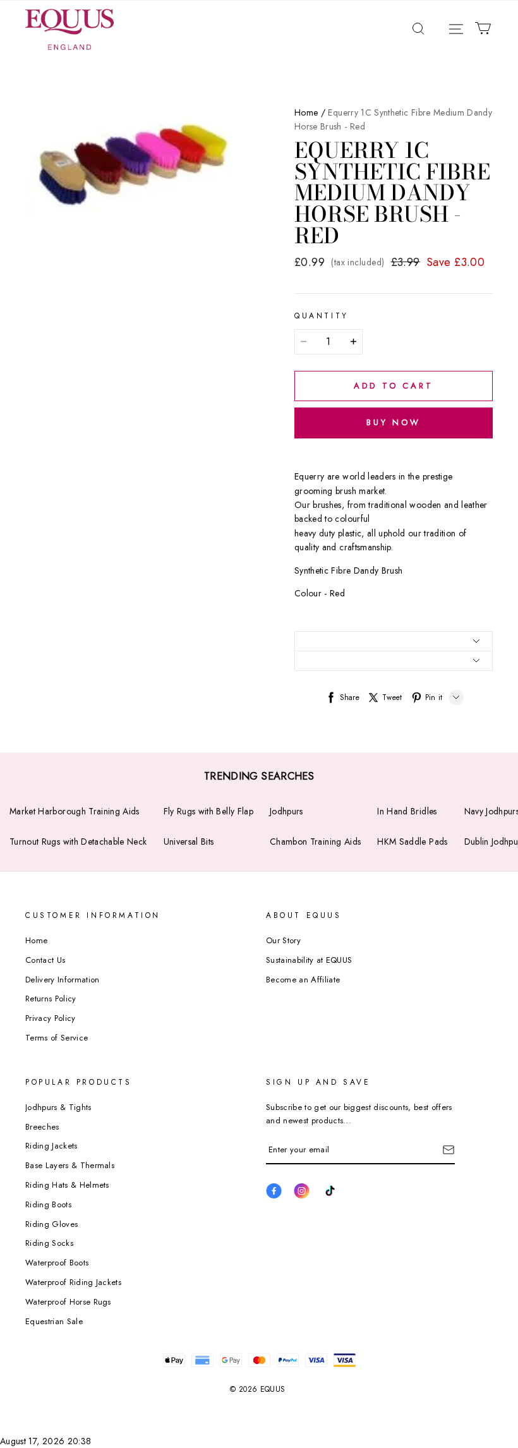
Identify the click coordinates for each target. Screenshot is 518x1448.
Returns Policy (50, 998)
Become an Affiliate (303, 980)
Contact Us (45, 960)
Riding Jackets (51, 1146)
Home (306, 112)
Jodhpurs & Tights (58, 1107)
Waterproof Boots (56, 1263)
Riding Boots (48, 1204)
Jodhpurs (286, 811)
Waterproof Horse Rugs (68, 1302)
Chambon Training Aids (315, 841)
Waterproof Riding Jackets (73, 1282)
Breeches (42, 1127)
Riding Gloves (51, 1224)
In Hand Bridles (407, 811)
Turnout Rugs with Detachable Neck (78, 841)
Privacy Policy (50, 1018)
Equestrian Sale (54, 1321)
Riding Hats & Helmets (67, 1185)
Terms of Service (56, 1038)
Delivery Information (62, 980)
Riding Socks (49, 1243)
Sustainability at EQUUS (309, 960)
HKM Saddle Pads (412, 841)
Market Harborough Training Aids (74, 811)
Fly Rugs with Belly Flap (208, 811)
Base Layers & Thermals (69, 1165)
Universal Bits (189, 841)
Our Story (283, 940)
